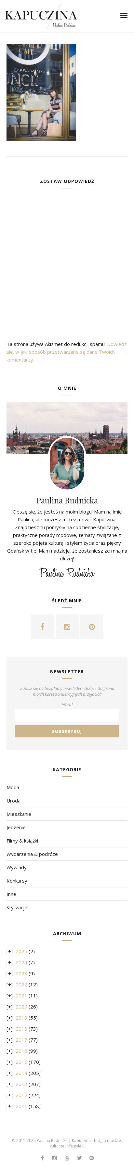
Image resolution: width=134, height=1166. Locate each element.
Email (67, 704)
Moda (13, 787)
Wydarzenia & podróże (32, 854)
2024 (21, 962)
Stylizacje (17, 907)
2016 (21, 1051)
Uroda (13, 800)
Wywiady (17, 867)
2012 (21, 1095)
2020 (21, 1006)
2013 (21, 1084)
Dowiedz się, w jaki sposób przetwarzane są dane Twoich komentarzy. (67, 352)
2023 (21, 973)
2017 (21, 1039)
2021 (21, 995)
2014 (21, 1073)
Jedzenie (16, 827)
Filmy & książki (22, 840)
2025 (21, 951)
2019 (21, 1017)
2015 (21, 1062)
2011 (21, 1106)
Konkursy (17, 880)
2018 (21, 1028)
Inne (11, 894)
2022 (21, 984)
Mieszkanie (19, 814)
